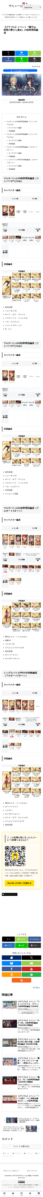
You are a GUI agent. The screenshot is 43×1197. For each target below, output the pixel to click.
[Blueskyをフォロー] (11, 963)
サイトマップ (32, 1171)
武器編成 (12, 131)
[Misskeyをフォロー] (31, 963)
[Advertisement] (21, 42)
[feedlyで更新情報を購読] (31, 974)
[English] (23, 3)
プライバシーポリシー (11, 1171)
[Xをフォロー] (31, 957)
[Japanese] (26, 3)
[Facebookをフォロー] (11, 969)
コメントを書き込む (21, 1146)
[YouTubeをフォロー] (31, 969)
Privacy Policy (35, 1191)
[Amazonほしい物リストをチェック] (11, 974)
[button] (34, 59)
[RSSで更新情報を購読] (21, 980)
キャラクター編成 (15, 128)
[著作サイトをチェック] (11, 957)
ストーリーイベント (10, 894)
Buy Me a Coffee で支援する (19, 883)
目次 (18, 117)
